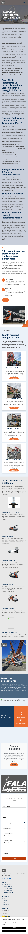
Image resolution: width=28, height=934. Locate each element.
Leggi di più (14, 378)
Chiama (14, 764)
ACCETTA (14, 927)
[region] (14, 925)
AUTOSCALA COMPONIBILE (10, 512)
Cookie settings (14, 931)
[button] (24, 2)
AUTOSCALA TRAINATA (9, 560)
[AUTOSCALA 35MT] (2, 534)
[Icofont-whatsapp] (12, 878)
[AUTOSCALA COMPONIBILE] (2, 510)
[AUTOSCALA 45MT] (2, 582)
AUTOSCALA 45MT (8, 584)
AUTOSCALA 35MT (8, 536)
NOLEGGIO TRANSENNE (9, 633)
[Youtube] (10, 878)
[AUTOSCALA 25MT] (2, 607)
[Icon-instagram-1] (7, 878)
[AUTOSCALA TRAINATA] (2, 558)
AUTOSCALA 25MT (8, 609)
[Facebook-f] (2, 878)
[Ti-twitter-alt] (5, 878)
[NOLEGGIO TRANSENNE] (2, 631)
